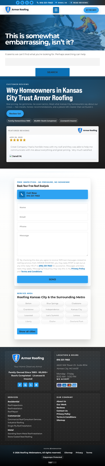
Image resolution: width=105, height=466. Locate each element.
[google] (22, 2)
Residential (13, 401)
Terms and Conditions (31, 271)
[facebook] (18, 2)
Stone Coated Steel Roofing (20, 436)
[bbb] (31, 2)
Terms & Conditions (66, 417)
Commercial (14, 415)
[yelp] (27, 2)
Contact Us (62, 410)
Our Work (61, 404)
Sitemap (61, 420)
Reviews (61, 407)
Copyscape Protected (52, 457)
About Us (61, 401)
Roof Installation (15, 408)
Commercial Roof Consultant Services (24, 419)
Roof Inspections (15, 405)
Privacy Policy (78, 268)
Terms (89, 453)
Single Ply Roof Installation (20, 426)
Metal (11, 430)
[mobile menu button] (56, 10)
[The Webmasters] (52, 448)
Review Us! (15, 113)
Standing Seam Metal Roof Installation (25, 433)
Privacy (79, 453)
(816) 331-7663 (45, 265)
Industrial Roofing (16, 422)
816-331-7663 (63, 359)
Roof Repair (13, 411)
